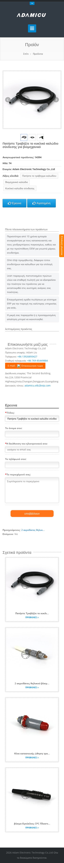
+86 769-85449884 (37, 360)
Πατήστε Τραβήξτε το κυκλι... (32, 613)
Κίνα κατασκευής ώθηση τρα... (32, 753)
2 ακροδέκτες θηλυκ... (33, 530)
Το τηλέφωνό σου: (15, 459)
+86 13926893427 (27, 356)
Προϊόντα (38, 53)
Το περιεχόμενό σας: (18, 474)
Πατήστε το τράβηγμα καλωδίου (39, 175)
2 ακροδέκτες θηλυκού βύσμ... (32, 683)
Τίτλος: (10, 412)
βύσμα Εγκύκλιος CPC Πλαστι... (32, 823)
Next (56, 100)
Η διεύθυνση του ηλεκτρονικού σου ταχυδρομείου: (26, 444)
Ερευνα (16, 203)
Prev (8, 100)
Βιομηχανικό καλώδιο (16, 182)
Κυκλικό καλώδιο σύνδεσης (19, 188)
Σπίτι (26, 53)
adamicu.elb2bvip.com (38, 385)
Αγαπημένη (43, 203)
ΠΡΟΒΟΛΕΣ (31, 617)
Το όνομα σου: (13, 428)
